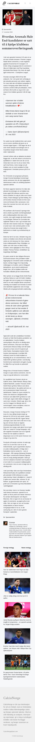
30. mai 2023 (10, 134)
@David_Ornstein (21, 319)
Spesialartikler (7, 29)
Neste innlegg (26, 548)
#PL (17, 124)
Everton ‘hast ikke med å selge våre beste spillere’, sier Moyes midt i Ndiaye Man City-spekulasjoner (17, 648)
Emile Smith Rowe (26, 276)
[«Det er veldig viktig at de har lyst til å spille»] (17, 592)
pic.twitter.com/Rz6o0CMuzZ (16, 127)
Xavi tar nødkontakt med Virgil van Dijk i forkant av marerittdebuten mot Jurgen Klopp (16, 572)
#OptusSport (24, 124)
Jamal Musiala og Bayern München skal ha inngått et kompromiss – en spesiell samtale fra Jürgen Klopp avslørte (17, 622)
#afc (7, 321)
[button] (25, 3)
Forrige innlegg (8, 548)
